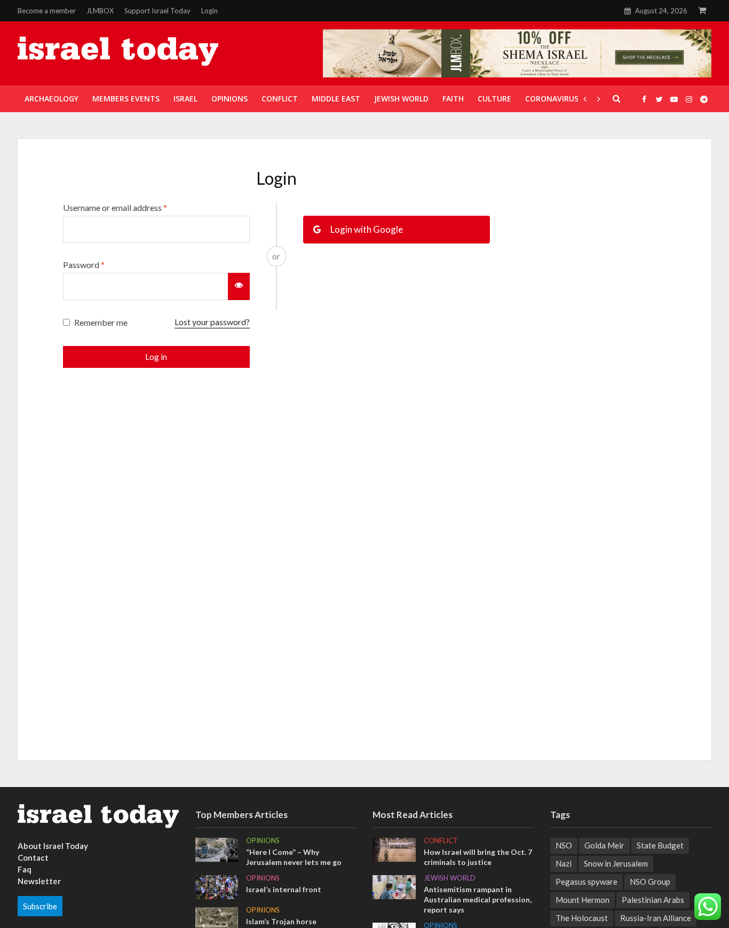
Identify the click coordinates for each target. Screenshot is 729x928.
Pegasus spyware (586, 881)
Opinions (263, 840)
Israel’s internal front (283, 889)
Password (84, 264)
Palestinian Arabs (653, 900)
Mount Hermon (582, 900)
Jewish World (450, 878)
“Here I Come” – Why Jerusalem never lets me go (294, 857)
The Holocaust (582, 918)
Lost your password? (212, 322)
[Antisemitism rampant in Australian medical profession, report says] (394, 886)
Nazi (564, 863)
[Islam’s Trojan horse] (217, 918)
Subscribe (40, 906)
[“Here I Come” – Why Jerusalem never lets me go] (217, 848)
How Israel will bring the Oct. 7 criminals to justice (478, 857)
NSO (564, 845)
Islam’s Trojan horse (281, 921)
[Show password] (239, 286)
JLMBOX (100, 10)
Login (209, 10)
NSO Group (650, 881)
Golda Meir (604, 845)
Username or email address (115, 207)
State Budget (660, 845)
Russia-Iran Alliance (655, 918)
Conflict (441, 840)
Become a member (47, 10)
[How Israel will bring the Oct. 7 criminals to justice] (394, 848)
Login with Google (366, 229)
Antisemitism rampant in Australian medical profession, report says (478, 899)
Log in (156, 356)
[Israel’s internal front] (217, 886)
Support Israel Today (157, 10)
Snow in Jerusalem (616, 863)
